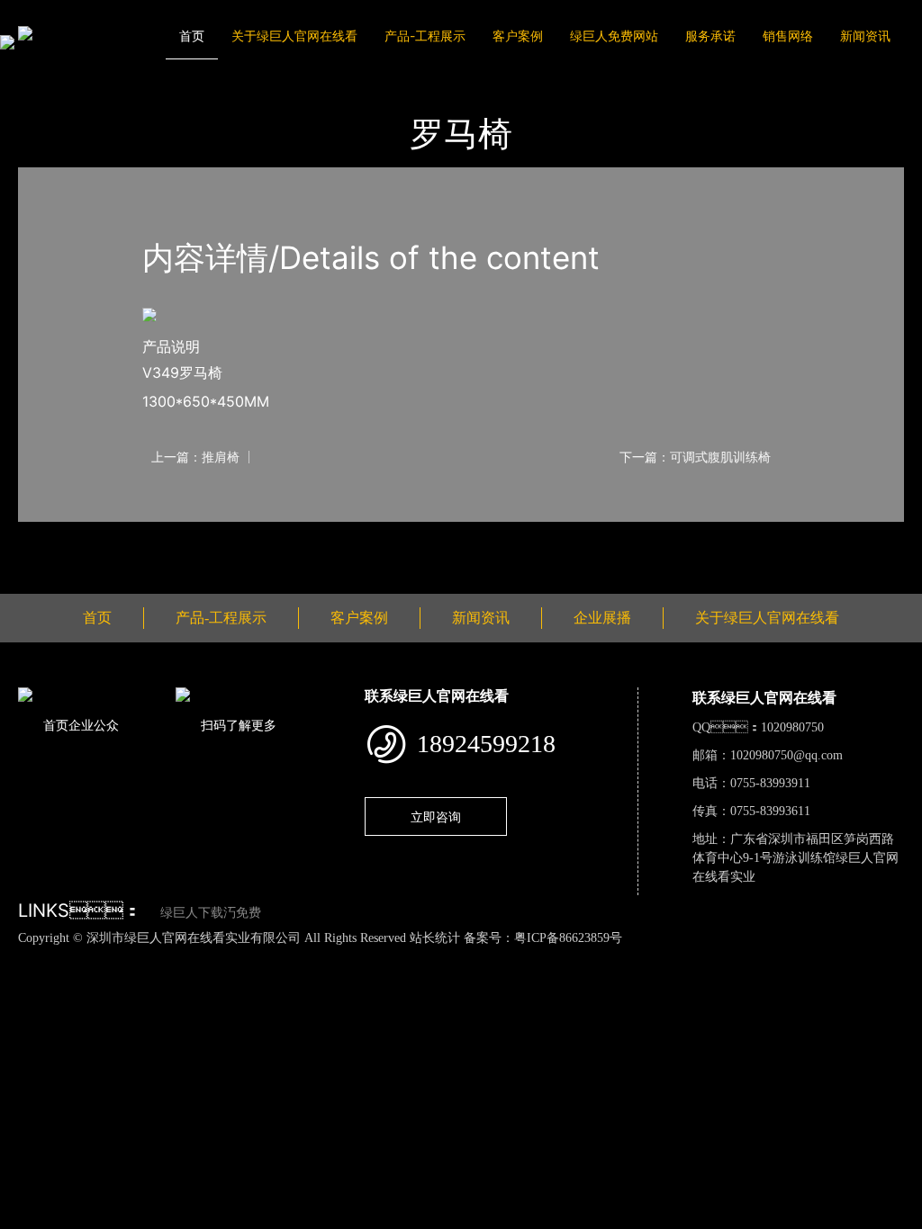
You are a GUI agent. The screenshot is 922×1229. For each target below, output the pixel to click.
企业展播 (602, 617)
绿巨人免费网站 (614, 35)
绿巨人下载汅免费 (210, 913)
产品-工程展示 (425, 35)
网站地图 (27, 956)
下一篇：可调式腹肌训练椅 (695, 457)
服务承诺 (710, 35)
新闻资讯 (865, 35)
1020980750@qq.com (786, 755)
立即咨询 (436, 816)
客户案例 (518, 35)
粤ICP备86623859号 (568, 938)
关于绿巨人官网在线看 (294, 35)
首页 (191, 35)
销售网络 (788, 35)
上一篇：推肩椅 (195, 457)
